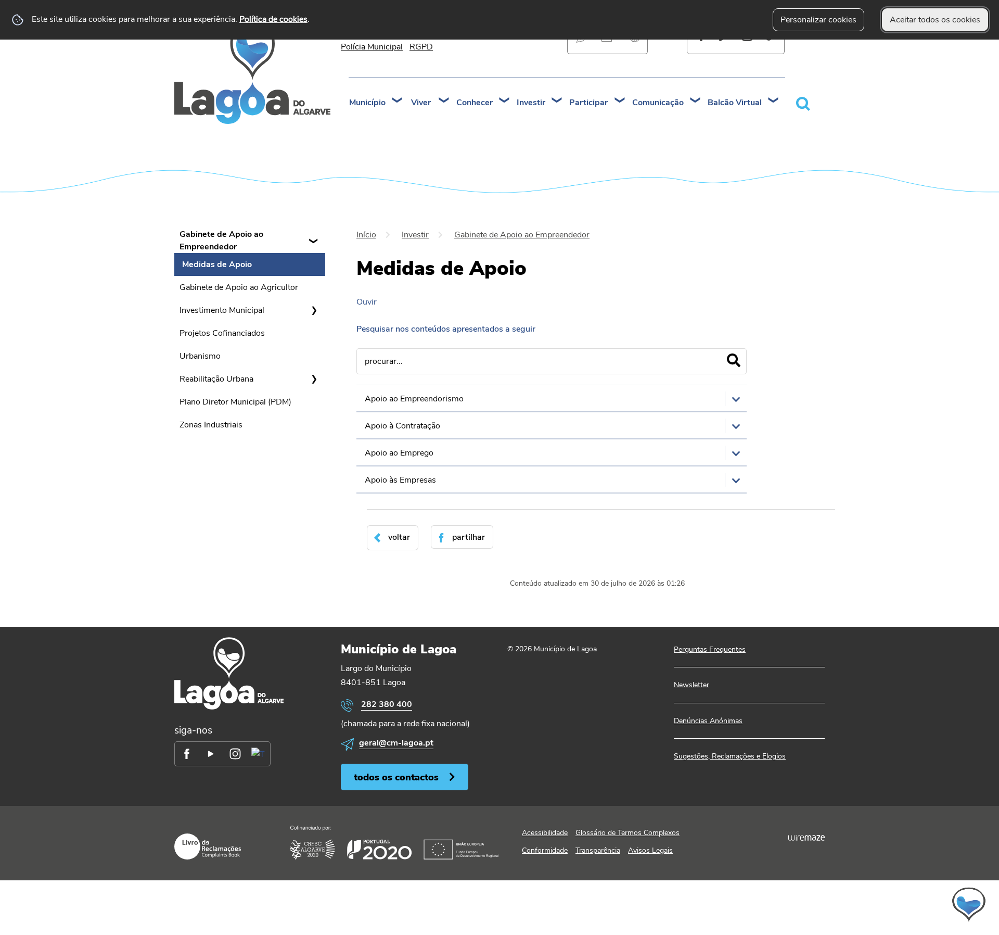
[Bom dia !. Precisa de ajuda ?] (877, 904)
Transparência (597, 850)
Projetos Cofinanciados (222, 333)
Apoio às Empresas (400, 480)
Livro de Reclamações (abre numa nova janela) (207, 846)
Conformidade (545, 850)
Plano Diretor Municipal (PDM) (235, 402)
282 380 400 (386, 704)
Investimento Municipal (222, 310)
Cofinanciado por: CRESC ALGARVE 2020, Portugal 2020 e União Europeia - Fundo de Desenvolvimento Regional (394, 843)
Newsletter (691, 685)
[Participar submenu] (620, 101)
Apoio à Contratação (402, 426)
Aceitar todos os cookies (935, 20)
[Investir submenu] (557, 101)
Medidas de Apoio (217, 264)
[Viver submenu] (444, 101)
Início (366, 235)
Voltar (399, 537)
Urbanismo (200, 356)
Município (367, 102)
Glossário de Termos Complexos (627, 833)
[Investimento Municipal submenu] (313, 310)
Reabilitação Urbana (216, 379)
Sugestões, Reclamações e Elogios (730, 756)
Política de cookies (273, 19)
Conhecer (474, 102)
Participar (588, 102)
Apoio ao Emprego (399, 453)
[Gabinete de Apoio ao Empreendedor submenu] (313, 240)
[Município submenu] (397, 101)
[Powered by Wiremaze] (806, 838)
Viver (421, 102)
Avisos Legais (650, 850)
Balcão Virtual (735, 102)
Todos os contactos (396, 777)
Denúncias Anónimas (708, 721)
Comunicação (658, 102)
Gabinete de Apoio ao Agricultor (239, 287)
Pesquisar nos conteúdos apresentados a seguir (445, 329)
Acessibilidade (545, 833)
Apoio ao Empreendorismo (414, 399)
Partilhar (468, 537)
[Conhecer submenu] (504, 101)
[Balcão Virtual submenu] (773, 101)
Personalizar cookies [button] (818, 20)
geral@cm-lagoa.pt (396, 743)
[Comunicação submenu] (695, 101)
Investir (531, 102)
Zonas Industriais (211, 425)
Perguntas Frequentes (710, 649)
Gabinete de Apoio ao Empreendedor (221, 240)
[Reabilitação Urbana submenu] (313, 379)
